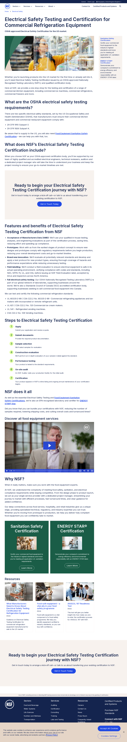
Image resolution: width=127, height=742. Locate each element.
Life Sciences (29, 712)
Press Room (82, 716)
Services (27, 6)
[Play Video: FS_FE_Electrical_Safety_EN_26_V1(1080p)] (49, 446)
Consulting (55, 712)
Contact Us (82, 709)
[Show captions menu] (80, 470)
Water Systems (29, 709)
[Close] (124, 732)
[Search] (120, 6)
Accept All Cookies (109, 728)
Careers (83, 1)
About (50, 6)
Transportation (29, 719)
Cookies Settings (109, 736)
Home (7, 11)
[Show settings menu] (88, 470)
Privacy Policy (51, 735)
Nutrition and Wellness (32, 716)
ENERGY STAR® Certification (106, 62)
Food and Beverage (31, 705)
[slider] (45, 470)
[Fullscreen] (92, 470)
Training (54, 716)
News (80, 712)
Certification (55, 709)
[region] (63, 732)
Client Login (91, 1)
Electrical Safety (17, 11)
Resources (39, 6)
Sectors (15, 6)
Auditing (54, 705)
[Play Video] (7, 470)
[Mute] (84, 470)
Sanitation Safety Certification (107, 39)
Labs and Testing (57, 719)
